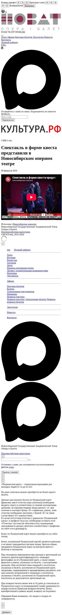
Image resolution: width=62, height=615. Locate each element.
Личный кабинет (9, 42)
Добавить (6, 612)
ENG (3, 45)
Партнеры (12, 273)
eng (8, 250)
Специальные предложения (20, 291)
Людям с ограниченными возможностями (27, 270)
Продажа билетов (24, 37)
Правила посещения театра (20, 268)
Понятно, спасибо (10, 472)
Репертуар (12, 260)
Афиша (11, 37)
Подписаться (8, 120)
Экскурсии (38, 37)
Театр (4, 37)
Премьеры (12, 294)
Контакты (6, 40)
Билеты (10, 289)
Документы (12, 276)
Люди (10, 265)
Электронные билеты (35, 299)
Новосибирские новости (24, 224)
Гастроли (11, 263)
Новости (48, 37)
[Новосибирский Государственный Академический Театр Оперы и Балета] (31, 29)
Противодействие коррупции (15, 232)
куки (11, 467)
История (11, 257)
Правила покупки (16, 296)
